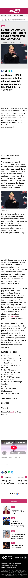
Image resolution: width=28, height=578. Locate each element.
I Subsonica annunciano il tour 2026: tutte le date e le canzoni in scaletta (18, 524)
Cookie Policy (13, 565)
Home (2, 19)
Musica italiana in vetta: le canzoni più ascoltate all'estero (17, 512)
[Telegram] (12, 71)
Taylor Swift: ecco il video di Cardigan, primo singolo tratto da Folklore (8, 483)
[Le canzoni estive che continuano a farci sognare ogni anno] (6, 535)
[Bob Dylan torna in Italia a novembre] (6, 546)
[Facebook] (2, 71)
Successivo (21, 477)
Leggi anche (14, 501)
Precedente (7, 477)
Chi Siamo (4, 563)
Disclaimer (18, 563)
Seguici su (12, 493)
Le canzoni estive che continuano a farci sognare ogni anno (18, 536)
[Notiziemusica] (15, 11)
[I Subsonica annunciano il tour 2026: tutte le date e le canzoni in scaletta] (6, 523)
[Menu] (2, 11)
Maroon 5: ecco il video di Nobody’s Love (22, 482)
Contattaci (11, 563)
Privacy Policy (5, 565)
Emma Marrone (18, 15)
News (6, 19)
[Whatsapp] (9, 71)
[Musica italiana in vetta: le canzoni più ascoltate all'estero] (6, 510)
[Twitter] (6, 71)
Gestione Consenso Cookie (8, 567)
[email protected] (4, 571)
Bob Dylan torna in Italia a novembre (17, 546)
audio (12, 412)
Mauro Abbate (5, 42)
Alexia (13, 316)
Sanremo (4, 15)
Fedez (10, 15)
